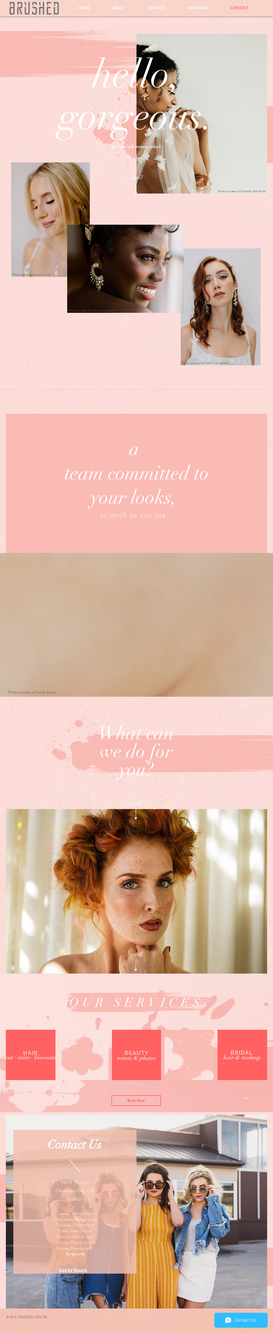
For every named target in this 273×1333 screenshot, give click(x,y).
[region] (136, 891)
